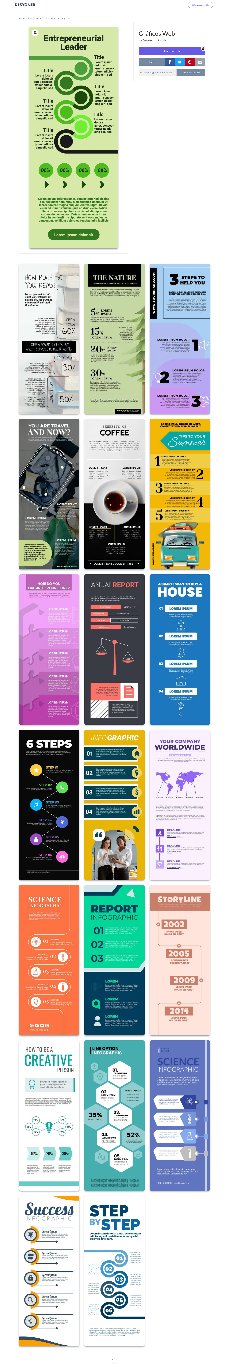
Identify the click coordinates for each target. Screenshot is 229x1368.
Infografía (65, 18)
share (151, 62)
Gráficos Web (49, 18)
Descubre (33, 18)
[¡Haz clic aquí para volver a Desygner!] (25, 7)
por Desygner (146, 40)
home (22, 18)
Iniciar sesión (174, 5)
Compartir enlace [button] (191, 72)
